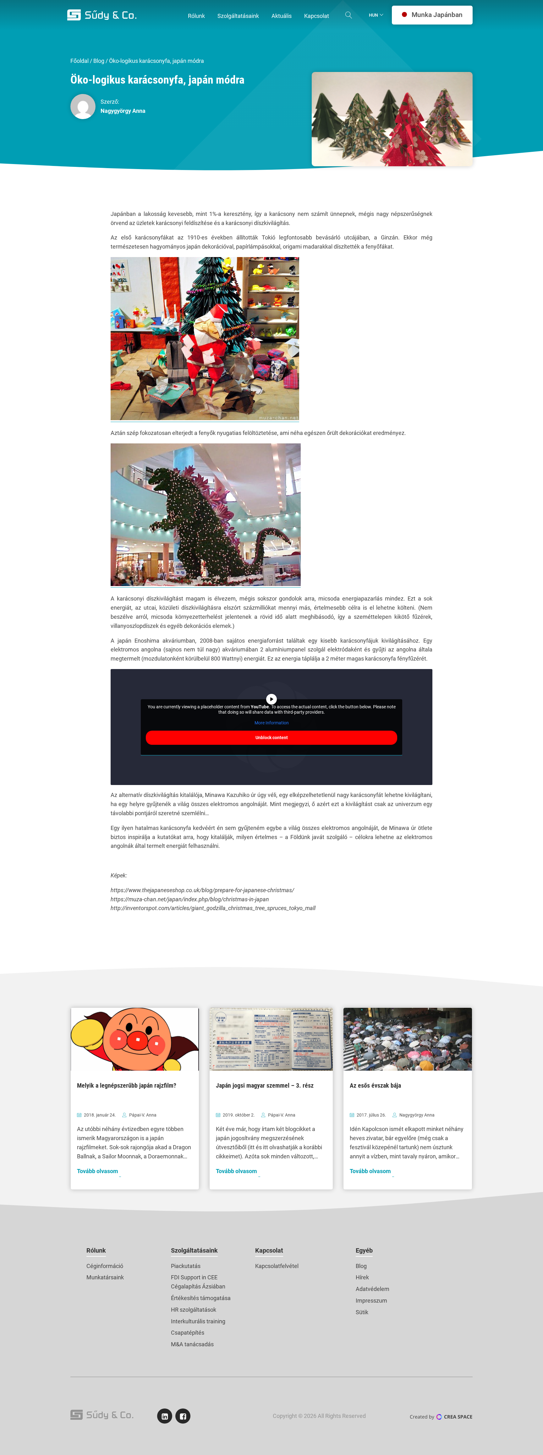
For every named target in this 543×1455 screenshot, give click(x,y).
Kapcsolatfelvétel (277, 1266)
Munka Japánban (437, 15)
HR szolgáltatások (193, 1309)
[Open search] (348, 15)
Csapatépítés (187, 1332)
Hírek (362, 1277)
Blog (98, 61)
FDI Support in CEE (194, 1277)
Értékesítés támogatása (201, 1298)
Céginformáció (104, 1266)
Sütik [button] (362, 1312)
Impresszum (371, 1300)
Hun (373, 15)
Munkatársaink (105, 1277)
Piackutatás (185, 1266)
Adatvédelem (372, 1289)
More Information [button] (272, 722)
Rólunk (96, 1250)
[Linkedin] (164, 1416)
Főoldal (79, 61)
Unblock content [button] (271, 737)
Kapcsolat (269, 1250)
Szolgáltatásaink (194, 1250)
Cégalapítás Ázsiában (198, 1286)
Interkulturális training (198, 1321)
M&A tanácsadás (192, 1344)
